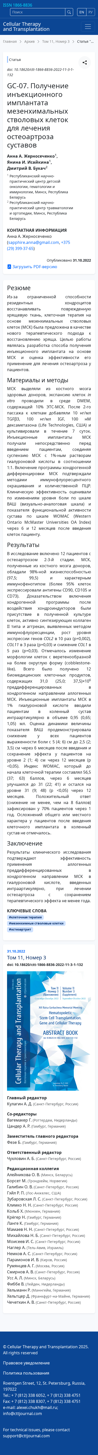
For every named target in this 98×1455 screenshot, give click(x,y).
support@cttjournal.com (26, 1436)
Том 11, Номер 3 (56, 41)
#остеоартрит (20, 929)
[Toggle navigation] (88, 27)
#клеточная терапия (25, 917)
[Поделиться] (84, 62)
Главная (10, 41)
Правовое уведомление (26, 1363)
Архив (29, 41)
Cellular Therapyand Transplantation (26, 26)
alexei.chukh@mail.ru (37, 1407)
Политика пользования (26, 1373)
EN (81, 12)
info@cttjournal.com (22, 1413)
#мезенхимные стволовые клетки (36, 923)
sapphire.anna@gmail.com (33, 242)
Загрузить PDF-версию (34, 266)
